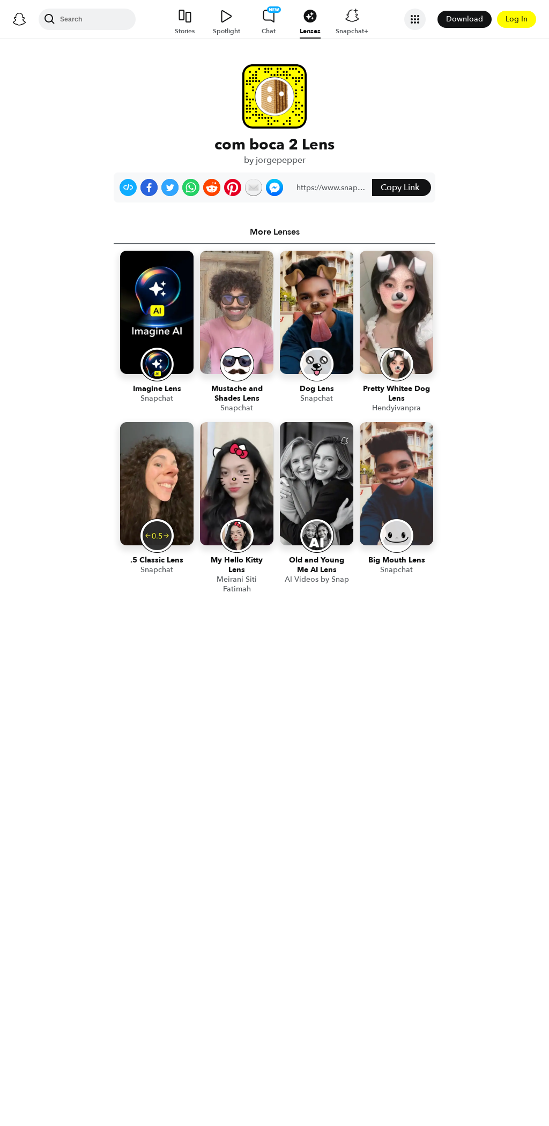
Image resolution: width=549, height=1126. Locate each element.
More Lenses (275, 232)
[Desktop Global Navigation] (19, 19)
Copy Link (400, 187)
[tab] (274, 232)
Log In (517, 19)
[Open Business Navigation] (415, 19)
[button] (128, 187)
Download (464, 19)
